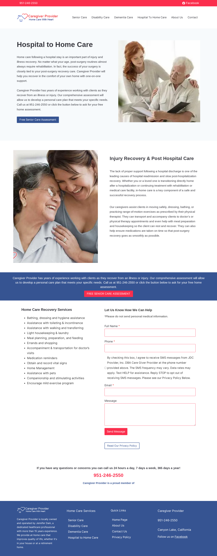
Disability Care (100, 17)
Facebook (181, 536)
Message (111, 400)
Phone (110, 341)
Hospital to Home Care (83, 537)
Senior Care (79, 17)
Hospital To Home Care (152, 17)
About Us (177, 17)
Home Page (119, 519)
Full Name (112, 326)
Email (109, 385)
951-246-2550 (28, 3)
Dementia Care (123, 17)
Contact (193, 17)
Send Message (116, 431)
